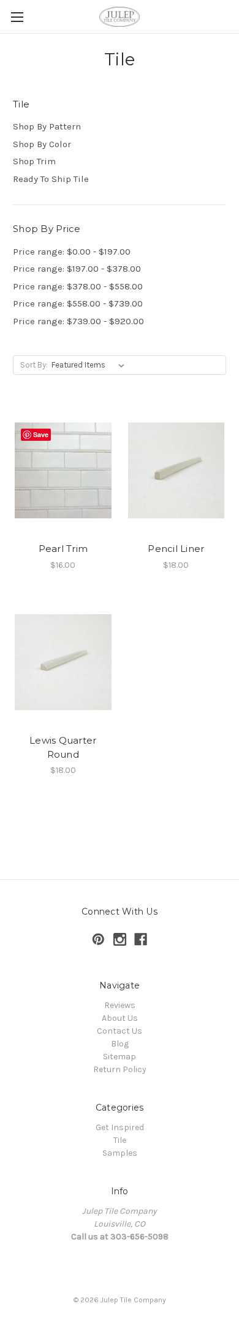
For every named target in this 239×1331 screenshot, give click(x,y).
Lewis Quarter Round (62, 747)
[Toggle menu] (17, 17)
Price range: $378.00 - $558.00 (78, 286)
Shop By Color (42, 144)
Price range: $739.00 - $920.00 (78, 321)
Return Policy (119, 1069)
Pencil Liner (176, 548)
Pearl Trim (63, 548)
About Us (120, 1018)
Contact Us (119, 1031)
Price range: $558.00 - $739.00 (78, 303)
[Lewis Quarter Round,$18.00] (63, 662)
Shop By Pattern (47, 126)
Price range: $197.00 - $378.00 (77, 268)
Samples (119, 1153)
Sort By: (34, 364)
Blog (120, 1044)
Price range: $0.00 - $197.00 (72, 251)
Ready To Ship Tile (51, 178)
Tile (119, 1140)
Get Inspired (120, 1127)
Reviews (119, 1005)
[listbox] (90, 365)
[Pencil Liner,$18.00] (176, 470)
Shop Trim (34, 161)
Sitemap (119, 1056)
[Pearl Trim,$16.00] (63, 470)
